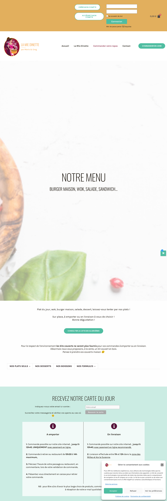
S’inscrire (127, 26)
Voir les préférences (153, 491)
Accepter (113, 491)
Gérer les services (111, 484)
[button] (162, 465)
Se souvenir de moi (115, 16)
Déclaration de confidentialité (140, 496)
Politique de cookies (122, 496)
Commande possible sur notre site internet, (111, 444)
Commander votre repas (105, 46)
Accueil (65, 46)
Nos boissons (64, 366)
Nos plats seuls (19, 366)
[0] (163, 253)
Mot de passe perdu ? (114, 26)
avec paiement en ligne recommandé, (112, 447)
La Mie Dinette (81, 46)
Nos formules (85, 366)
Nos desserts (43, 366)
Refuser (133, 491)
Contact (126, 46)
